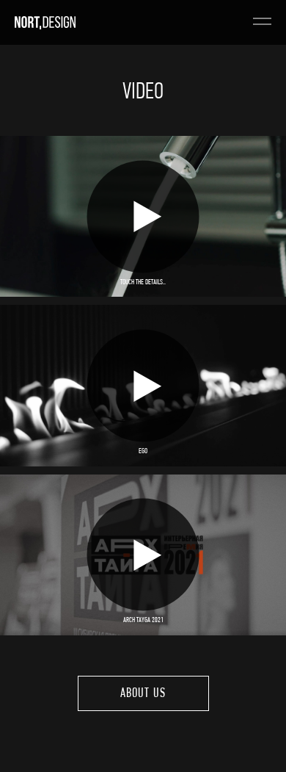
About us (142, 694)
